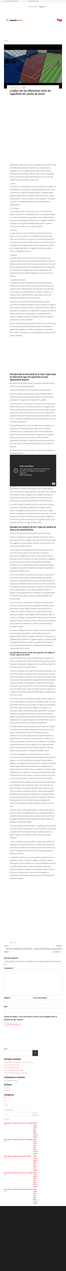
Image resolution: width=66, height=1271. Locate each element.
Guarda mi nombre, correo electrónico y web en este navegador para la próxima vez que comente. (30, 1018)
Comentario (9, 968)
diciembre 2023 (7, 1090)
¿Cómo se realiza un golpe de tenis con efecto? (13, 1070)
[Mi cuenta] (54, 20)
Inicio (6, 40)
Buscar (5, 1049)
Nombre (7, 997)
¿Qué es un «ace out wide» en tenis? (11, 1065)
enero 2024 (6, 1087)
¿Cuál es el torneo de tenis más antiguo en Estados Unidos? (16, 1073)
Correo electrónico (40, 997)
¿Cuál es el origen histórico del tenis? (11, 1067)
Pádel (5, 1098)
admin (24, 88)
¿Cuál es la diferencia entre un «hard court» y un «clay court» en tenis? (18, 1062)
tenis (15, 942)
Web (5, 1006)
